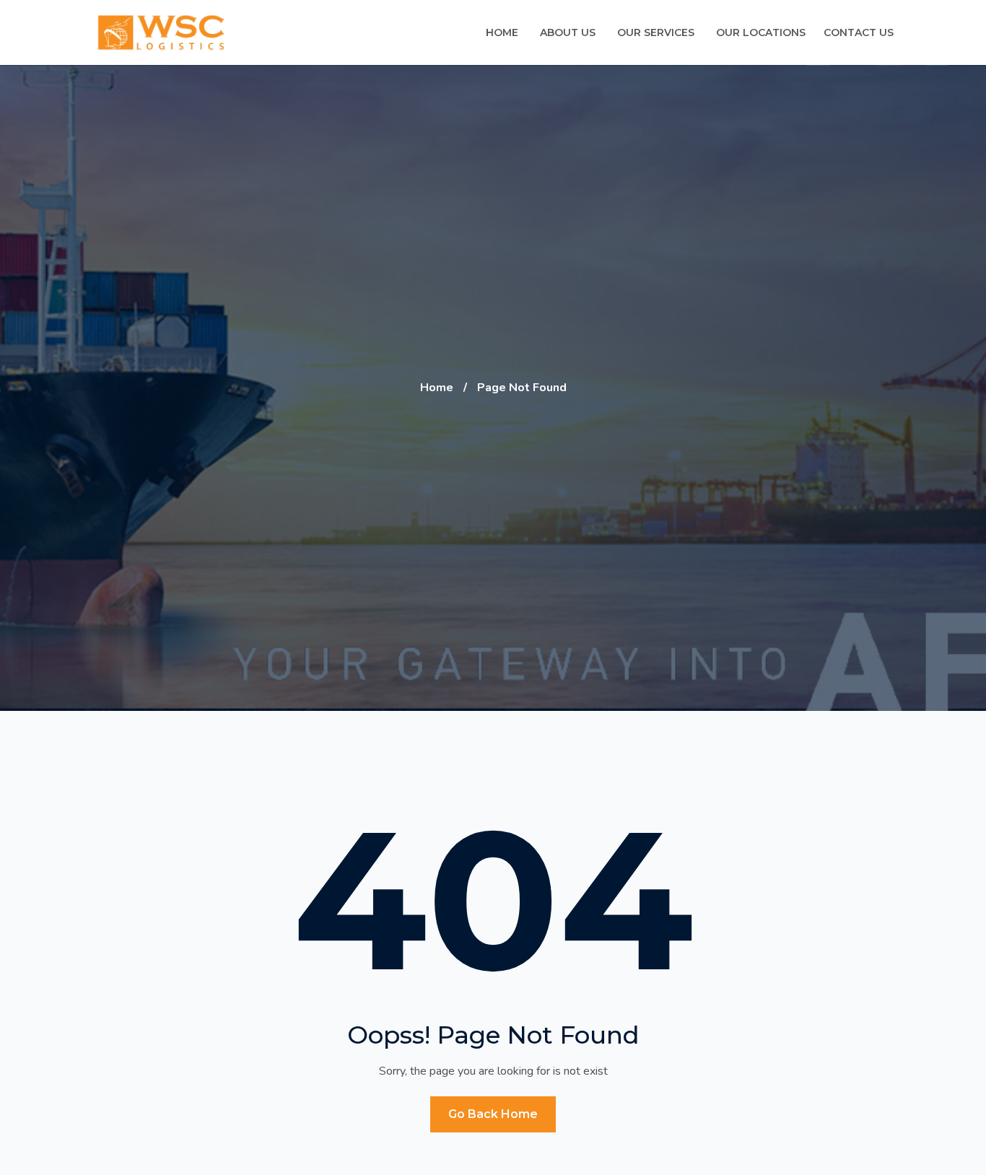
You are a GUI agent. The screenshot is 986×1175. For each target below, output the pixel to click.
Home (502, 32)
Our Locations (761, 32)
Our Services (655, 32)
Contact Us (859, 32)
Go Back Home (493, 1114)
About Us (567, 32)
